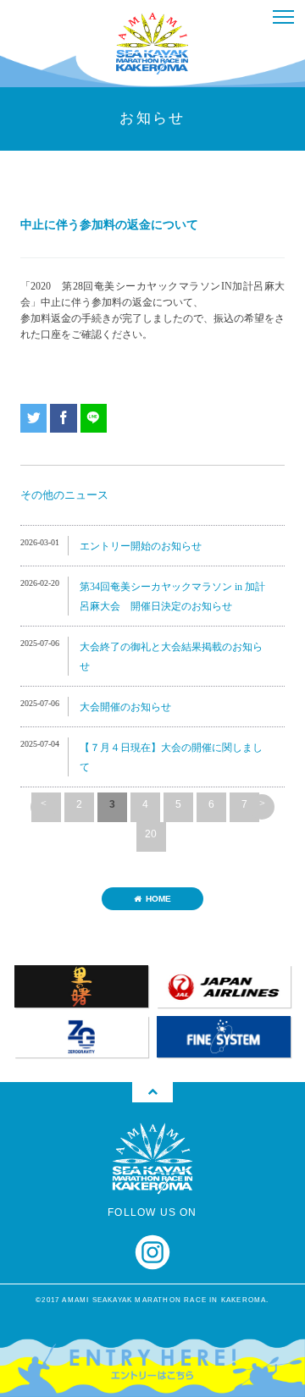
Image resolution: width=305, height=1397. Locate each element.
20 (151, 834)
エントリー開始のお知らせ (141, 546)
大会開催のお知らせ (125, 707)
